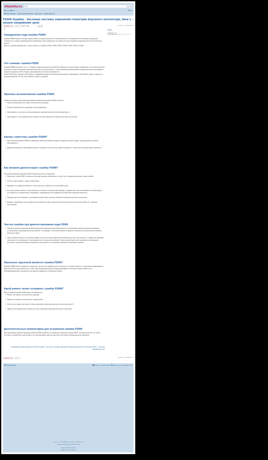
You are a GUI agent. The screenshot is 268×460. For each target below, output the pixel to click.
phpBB (64, 441)
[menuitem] (7, 10)
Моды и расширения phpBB (68, 447)
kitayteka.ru (13, 6)
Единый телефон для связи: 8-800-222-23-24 (68, 444)
